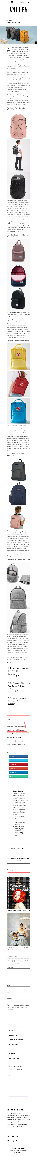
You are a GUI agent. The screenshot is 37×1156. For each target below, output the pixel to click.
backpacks (10, 726)
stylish (14, 744)
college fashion (20, 726)
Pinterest (13, 764)
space (23, 741)
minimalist (10, 741)
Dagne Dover (10, 634)
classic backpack (15, 312)
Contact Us (14, 1058)
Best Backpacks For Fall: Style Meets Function (18, 671)
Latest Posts (24, 786)
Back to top (18, 1152)
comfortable (10, 734)
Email (12, 776)
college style (22, 730)
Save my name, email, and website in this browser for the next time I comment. (18, 1007)
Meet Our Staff (16, 1040)
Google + (13, 768)
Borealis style (21, 226)
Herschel (18, 737)
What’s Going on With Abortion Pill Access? (19, 834)
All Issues (13, 1044)
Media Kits (13, 1049)
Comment (10, 967)
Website (9, 998)
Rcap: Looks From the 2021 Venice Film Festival (18, 858)
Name (9, 985)
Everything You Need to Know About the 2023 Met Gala (20, 822)
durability (25, 734)
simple (18, 741)
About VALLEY (15, 1035)
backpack (21, 723)
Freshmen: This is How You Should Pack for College (19, 686)
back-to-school (11, 723)
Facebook (13, 756)
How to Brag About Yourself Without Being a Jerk (20, 828)
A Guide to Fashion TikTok (18, 849)
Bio (13, 786)
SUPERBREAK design (15, 548)
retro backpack (13, 425)
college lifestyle (12, 730)
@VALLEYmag (24, 657)
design (18, 734)
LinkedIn (13, 772)
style (8, 744)
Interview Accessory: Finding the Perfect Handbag (18, 701)
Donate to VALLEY (17, 1053)
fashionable (10, 737)
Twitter (13, 760)
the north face (22, 744)
